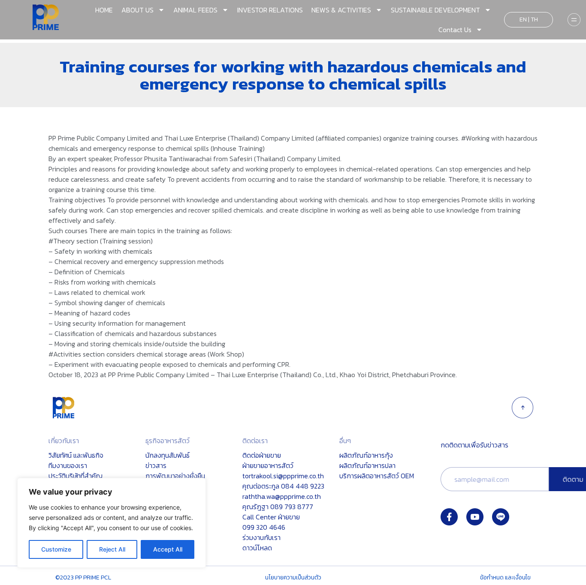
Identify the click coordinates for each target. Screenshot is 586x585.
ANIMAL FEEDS (195, 10)
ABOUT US (137, 10)
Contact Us (454, 29)
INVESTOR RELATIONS (270, 10)
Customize (56, 549)
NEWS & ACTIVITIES (341, 10)
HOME (104, 10)
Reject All (112, 549)
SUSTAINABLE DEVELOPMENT (435, 10)
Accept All (167, 549)
